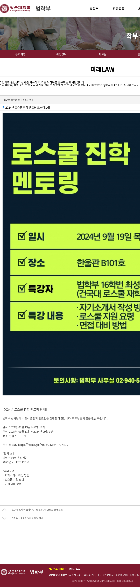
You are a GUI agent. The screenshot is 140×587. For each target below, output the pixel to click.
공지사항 (20, 54)
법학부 (94, 8)
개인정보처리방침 (57, 568)
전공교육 (118, 8)
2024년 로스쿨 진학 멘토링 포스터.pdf (27, 107)
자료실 (102, 54)
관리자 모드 (75, 568)
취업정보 (61, 54)
